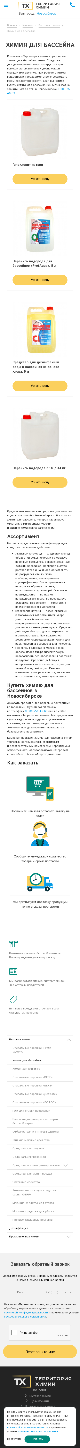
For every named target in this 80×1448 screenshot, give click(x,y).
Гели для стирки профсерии (31, 1111)
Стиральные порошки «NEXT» (33, 1086)
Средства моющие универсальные (36, 1165)
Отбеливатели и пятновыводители (36, 1132)
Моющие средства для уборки (33, 1211)
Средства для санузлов (29, 1148)
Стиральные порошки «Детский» (35, 1094)
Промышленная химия (24, 1237)
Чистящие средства (26, 1182)
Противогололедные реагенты (33, 1220)
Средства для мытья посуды (32, 1174)
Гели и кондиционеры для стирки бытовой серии (35, 1121)
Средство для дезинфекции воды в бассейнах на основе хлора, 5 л (36, 367)
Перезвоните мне (40, 1352)
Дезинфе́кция (18, 1228)
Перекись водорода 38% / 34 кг (39, 468)
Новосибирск (46, 13)
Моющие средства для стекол (33, 1203)
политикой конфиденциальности (26, 1313)
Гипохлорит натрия (28, 165)
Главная (12, 25)
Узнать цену (40, 179)
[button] (6, 5)
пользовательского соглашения (25, 1317)
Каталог (28, 25)
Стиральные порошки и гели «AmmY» (32, 1050)
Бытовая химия (49, 25)
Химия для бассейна (21, 31)
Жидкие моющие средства (31, 1140)
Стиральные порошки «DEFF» (33, 1077)
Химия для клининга (26, 1069)
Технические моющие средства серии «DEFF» (34, 1192)
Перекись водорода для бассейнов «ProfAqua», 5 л (34, 263)
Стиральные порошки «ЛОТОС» (34, 1102)
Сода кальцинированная (29, 1157)
